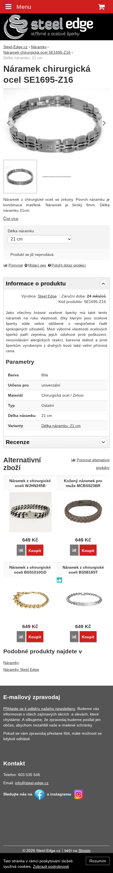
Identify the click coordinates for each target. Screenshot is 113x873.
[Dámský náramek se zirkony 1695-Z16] (56, 123)
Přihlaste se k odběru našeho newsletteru (39, 708)
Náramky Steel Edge (21, 669)
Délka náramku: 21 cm (61, 425)
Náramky (11, 662)
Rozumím (97, 861)
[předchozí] (8, 123)
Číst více (10, 218)
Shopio (84, 850)
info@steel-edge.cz (32, 783)
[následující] (104, 123)
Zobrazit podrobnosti (51, 866)
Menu (23, 7)
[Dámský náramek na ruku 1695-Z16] (56, 176)
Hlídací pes (37, 265)
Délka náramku (21, 231)
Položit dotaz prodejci (69, 265)
